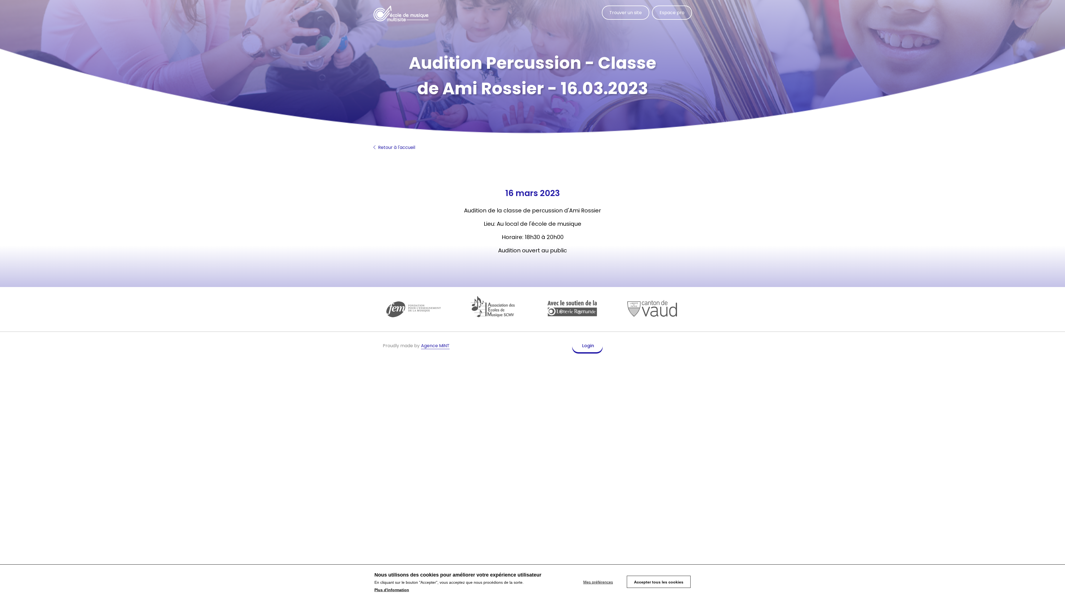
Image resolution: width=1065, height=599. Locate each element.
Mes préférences (598, 582)
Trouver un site (625, 12)
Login (588, 345)
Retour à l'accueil (396, 147)
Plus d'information (391, 590)
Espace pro (672, 12)
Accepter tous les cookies (658, 582)
